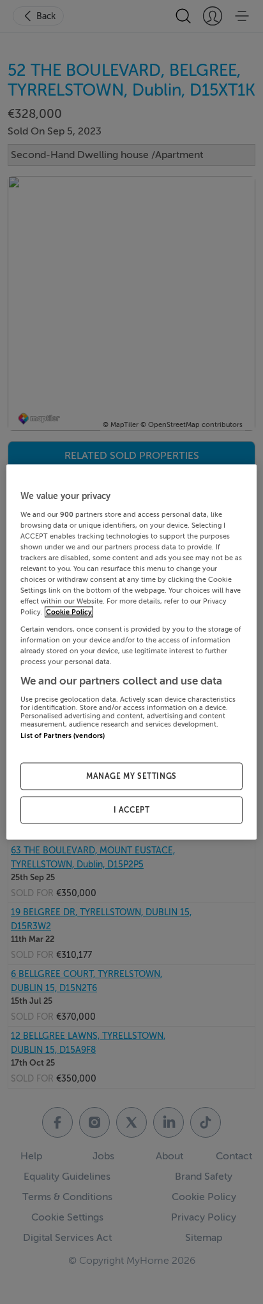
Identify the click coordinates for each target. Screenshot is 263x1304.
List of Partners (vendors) (62, 736)
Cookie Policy (69, 612)
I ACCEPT (132, 810)
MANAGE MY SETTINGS (131, 776)
